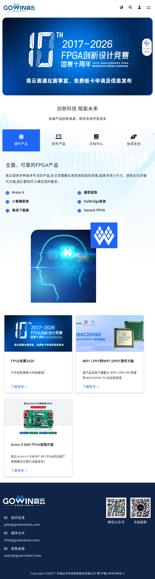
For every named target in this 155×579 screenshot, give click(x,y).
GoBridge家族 (95, 201)
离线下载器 (20, 210)
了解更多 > (19, 386)
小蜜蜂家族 (20, 201)
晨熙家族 (90, 192)
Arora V (18, 192)
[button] (147, 47)
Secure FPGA (94, 210)
